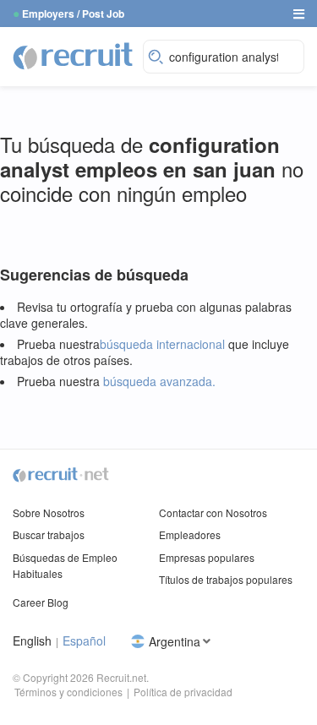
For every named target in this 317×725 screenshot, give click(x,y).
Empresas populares (206, 557)
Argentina (174, 641)
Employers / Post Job (73, 13)
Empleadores (190, 534)
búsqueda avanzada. (159, 381)
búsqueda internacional (162, 343)
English (32, 641)
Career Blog (40, 602)
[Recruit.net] (73, 54)
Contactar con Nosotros (213, 512)
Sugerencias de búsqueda (94, 275)
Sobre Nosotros (49, 512)
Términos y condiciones (68, 691)
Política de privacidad (183, 691)
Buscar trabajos (49, 534)
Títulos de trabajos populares (225, 579)
